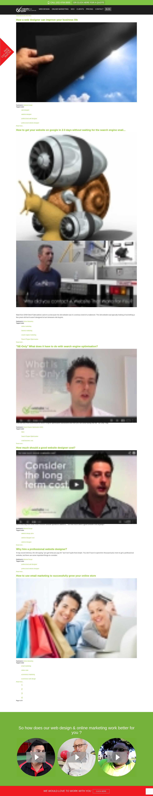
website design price (27, 533)
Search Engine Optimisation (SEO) (33, 427)
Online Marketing (60, 9)
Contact (99, 9)
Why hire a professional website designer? (41, 549)
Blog (108, 9)
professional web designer (29, 118)
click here (101, 791)
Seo (72, 9)
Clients (80, 9)
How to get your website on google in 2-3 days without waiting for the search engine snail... (71, 130)
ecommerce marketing (28, 674)
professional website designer (30, 123)
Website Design (28, 105)
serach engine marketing (28, 335)
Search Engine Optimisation (29, 339)
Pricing (89, 9)
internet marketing (26, 330)
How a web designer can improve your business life (47, 19)
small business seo (27, 440)
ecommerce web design (28, 679)
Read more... (19, 126)
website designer (26, 114)
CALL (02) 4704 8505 (60, 2)
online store (24, 670)
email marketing (26, 666)
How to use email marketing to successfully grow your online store (56, 575)
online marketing (26, 326)
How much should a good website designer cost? (45, 447)
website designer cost (27, 537)
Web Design (44, 9)
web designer (25, 110)
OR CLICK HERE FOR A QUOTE (88, 2)
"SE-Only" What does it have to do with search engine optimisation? (57, 346)
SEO (22, 432)
